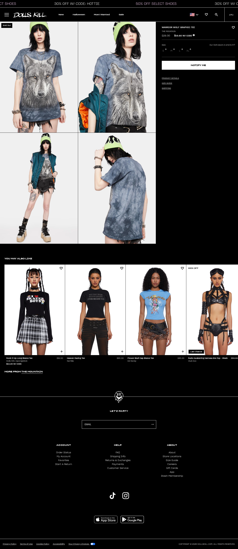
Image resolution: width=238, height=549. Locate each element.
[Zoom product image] (39, 77)
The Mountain (169, 31)
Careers (172, 464)
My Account (63, 456)
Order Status (63, 452)
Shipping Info (118, 456)
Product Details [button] (170, 78)
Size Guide (172, 460)
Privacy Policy (9, 544)
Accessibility (59, 544)
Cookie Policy (42, 544)
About (172, 452)
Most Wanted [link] (102, 14)
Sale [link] (121, 14)
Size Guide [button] (167, 83)
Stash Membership (172, 476)
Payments (118, 464)
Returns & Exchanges (118, 460)
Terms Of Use (26, 544)
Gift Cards (172, 468)
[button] (76, 4)
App (172, 472)
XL (187, 51)
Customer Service (117, 468)
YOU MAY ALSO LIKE (18, 258)
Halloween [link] (79, 14)
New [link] (61, 14)
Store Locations (172, 456)
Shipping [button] (166, 88)
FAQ (118, 452)
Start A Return (63, 464)
